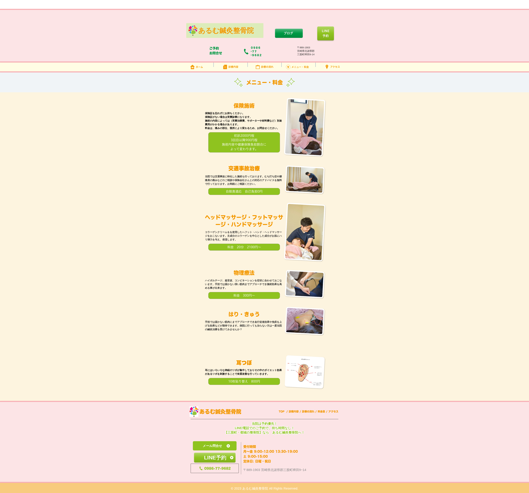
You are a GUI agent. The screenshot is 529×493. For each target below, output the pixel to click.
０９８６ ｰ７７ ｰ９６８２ (256, 51)
